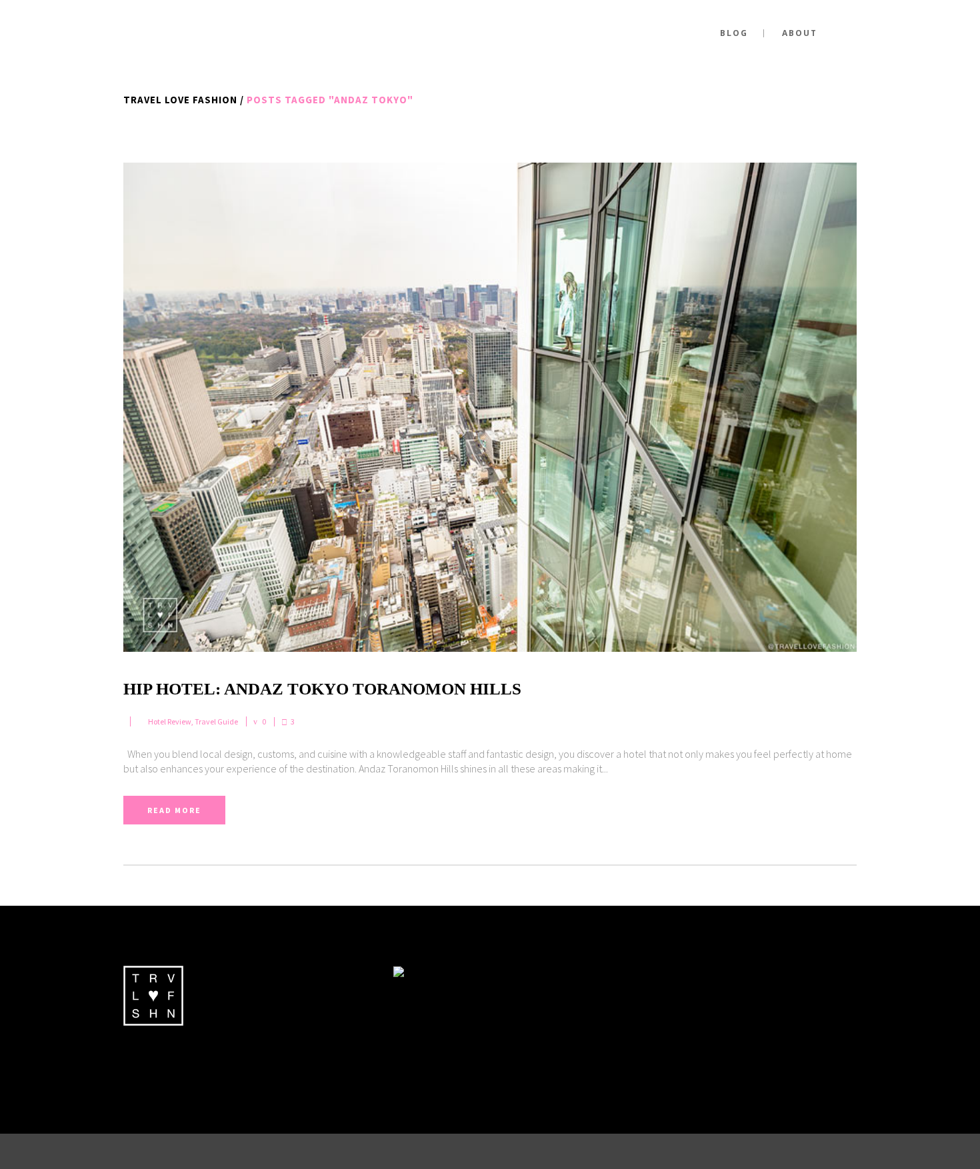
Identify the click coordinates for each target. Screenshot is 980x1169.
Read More (174, 810)
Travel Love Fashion (180, 99)
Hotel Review (169, 721)
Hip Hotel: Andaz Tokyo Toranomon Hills (322, 689)
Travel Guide (216, 721)
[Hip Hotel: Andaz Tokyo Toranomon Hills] (490, 407)
